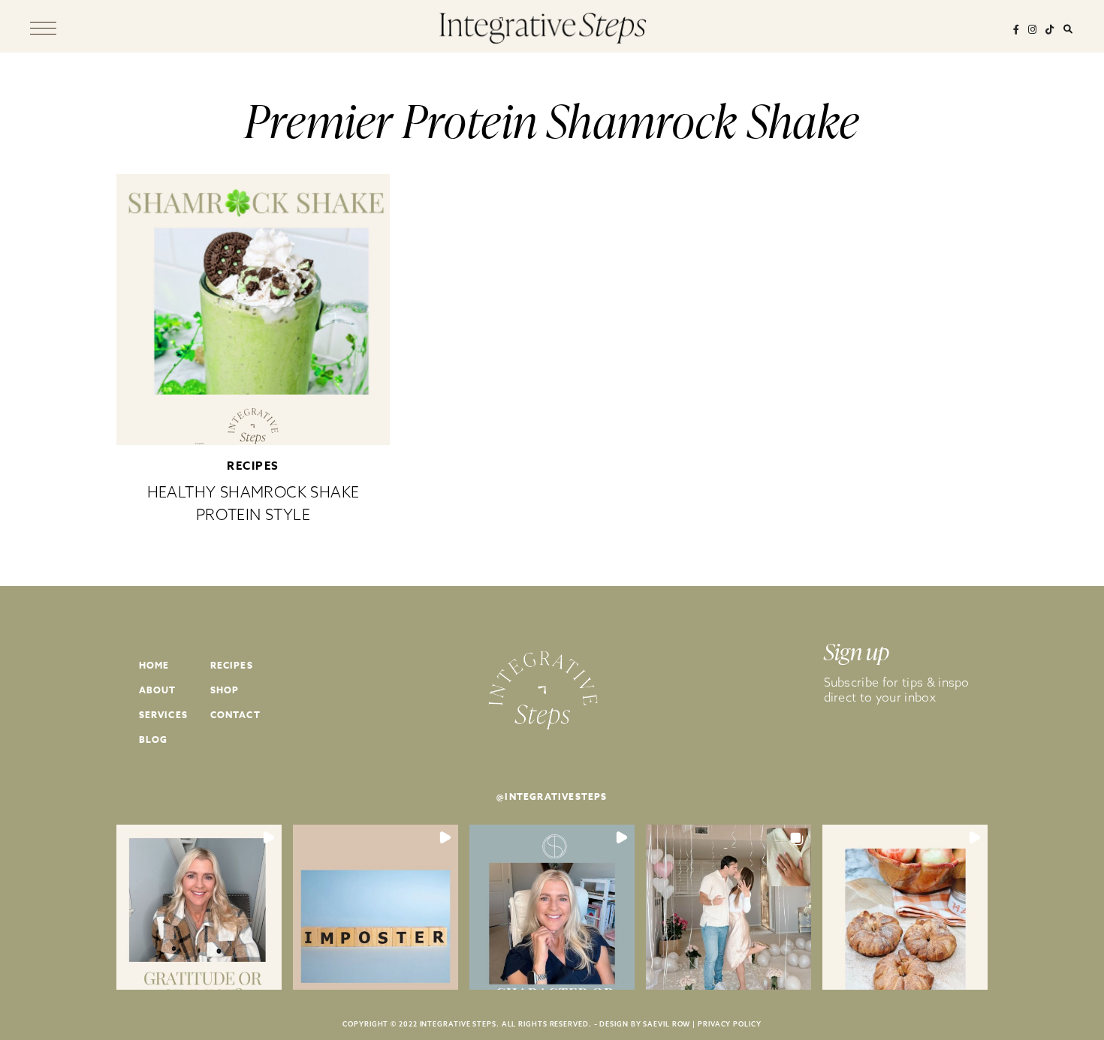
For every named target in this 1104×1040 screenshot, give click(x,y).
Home (154, 665)
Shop (225, 690)
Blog (153, 739)
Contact (235, 714)
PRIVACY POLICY (730, 1024)
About (157, 690)
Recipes (253, 465)
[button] (199, 907)
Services (164, 714)
